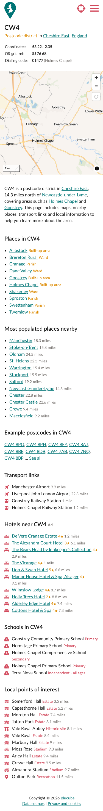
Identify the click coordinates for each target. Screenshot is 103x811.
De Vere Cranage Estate (34, 536)
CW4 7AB (57, 451)
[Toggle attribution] (97, 168)
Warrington (20, 368)
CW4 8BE (13, 451)
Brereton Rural (23, 257)
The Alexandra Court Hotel (37, 543)
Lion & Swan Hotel (30, 570)
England (79, 36)
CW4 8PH (36, 445)
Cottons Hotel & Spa (31, 610)
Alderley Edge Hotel (31, 603)
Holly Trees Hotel (28, 597)
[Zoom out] (96, 86)
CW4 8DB (35, 451)
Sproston (18, 298)
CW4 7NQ (79, 451)
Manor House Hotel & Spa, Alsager (45, 577)
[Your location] (81, 8)
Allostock (18, 250)
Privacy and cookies (64, 804)
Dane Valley (20, 271)
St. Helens (19, 361)
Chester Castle (23, 402)
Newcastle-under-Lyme (64, 195)
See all (35, 458)
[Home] (10, 10)
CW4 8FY (57, 445)
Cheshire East (56, 36)
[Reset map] (96, 97)
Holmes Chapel (63, 201)
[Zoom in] (96, 78)
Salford (16, 382)
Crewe (15, 409)
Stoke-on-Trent (23, 347)
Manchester (20, 340)
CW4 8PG (14, 445)
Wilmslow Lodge (28, 590)
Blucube (67, 798)
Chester (16, 395)
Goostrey (13, 208)
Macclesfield (21, 416)
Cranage (17, 264)
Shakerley (18, 291)
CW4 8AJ (78, 445)
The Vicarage (24, 563)
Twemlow (18, 312)
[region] (51, 123)
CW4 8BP (14, 458)
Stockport (19, 375)
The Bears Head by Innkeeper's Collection (51, 549)
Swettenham (21, 305)
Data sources (33, 804)
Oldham (17, 354)
